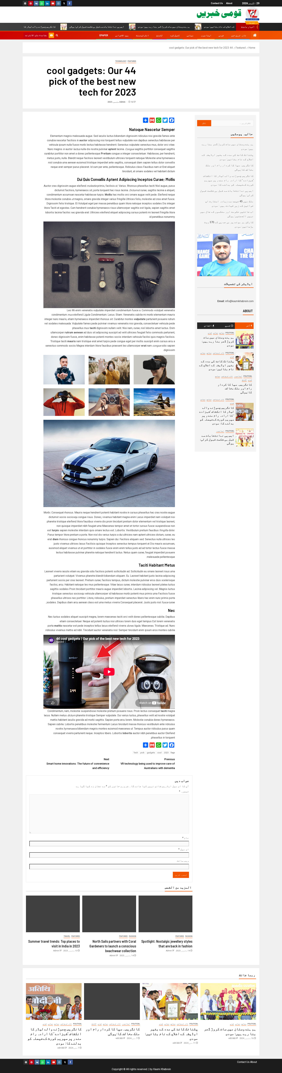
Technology (120, 61)
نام (185, 837)
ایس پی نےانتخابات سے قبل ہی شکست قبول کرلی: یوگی (142, 26)
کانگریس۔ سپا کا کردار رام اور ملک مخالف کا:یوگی (235, 388)
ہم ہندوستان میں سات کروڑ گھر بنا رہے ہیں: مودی (210, 26)
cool (159, 752)
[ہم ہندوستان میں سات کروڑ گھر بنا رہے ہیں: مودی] (245, 340)
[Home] (255, 35)
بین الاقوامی (122, 35)
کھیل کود (175, 35)
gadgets (151, 752)
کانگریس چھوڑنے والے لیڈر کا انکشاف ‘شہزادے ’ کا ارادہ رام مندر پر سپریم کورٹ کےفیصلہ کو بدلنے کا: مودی (228, 180)
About (229, 3)
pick (142, 752)
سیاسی (190, 35)
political (230, 333)
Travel (67, 936)
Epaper (103, 35)
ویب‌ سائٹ (183, 860)
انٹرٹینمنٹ (142, 35)
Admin (122, 102)
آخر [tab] (248, 325)
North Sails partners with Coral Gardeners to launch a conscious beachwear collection (112, 946)
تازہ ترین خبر (238, 35)
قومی (221, 35)
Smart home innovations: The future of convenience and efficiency (78, 764)
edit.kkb (231, 1038)
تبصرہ (184, 791)
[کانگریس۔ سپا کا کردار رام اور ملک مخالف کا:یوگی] (112, 1001)
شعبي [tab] (227, 325)
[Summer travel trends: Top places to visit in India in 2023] (53, 914)
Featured (132, 61)
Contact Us (217, 3)
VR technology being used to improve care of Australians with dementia (148, 764)
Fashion (188, 936)
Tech (135, 752)
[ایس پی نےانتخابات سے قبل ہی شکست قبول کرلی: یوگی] (245, 438)
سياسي (221, 333)
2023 (166, 752)
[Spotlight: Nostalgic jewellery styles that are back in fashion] (165, 914)
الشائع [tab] (208, 325)
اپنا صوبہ (205, 35)
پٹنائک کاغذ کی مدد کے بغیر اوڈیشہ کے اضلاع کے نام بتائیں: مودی (216, 365)
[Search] (57, 35)
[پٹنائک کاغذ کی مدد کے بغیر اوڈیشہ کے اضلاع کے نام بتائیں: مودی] (245, 361)
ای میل (183, 849)
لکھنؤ (159, 35)
